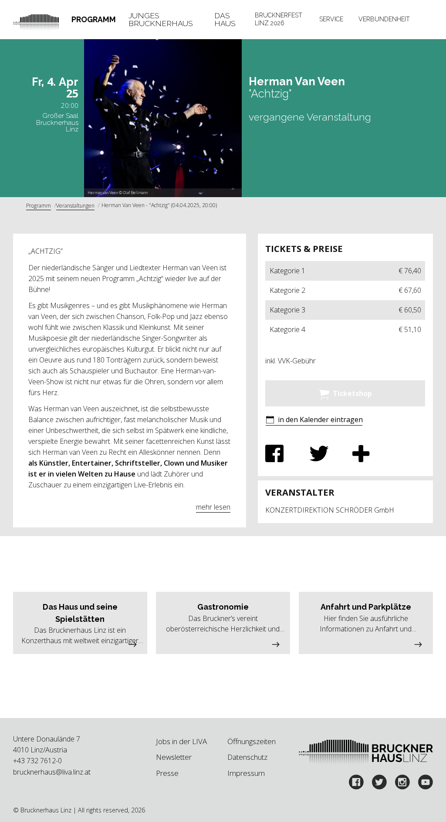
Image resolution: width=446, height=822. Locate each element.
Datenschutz (247, 757)
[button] (314, 420)
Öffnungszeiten (251, 741)
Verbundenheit (384, 19)
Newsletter (174, 757)
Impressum (246, 773)
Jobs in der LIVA (181, 741)
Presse (167, 773)
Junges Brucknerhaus (160, 19)
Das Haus (225, 19)
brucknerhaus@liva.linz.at (52, 772)
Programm (93, 19)
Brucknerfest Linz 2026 (278, 19)
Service (331, 19)
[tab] (93, 19)
